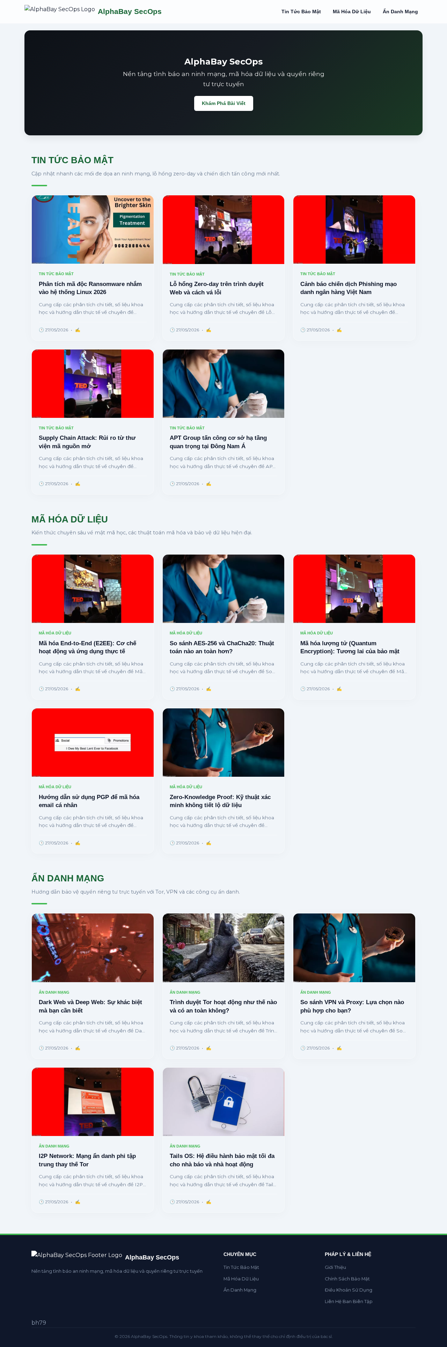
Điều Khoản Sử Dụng (348, 1290)
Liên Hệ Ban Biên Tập (349, 1301)
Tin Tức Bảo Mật (301, 11)
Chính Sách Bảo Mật (347, 1278)
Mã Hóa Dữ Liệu (352, 11)
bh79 (38, 1322)
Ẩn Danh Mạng (400, 11)
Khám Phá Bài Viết (224, 103)
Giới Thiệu (335, 1267)
